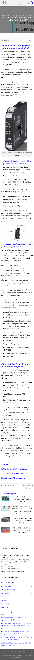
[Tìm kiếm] (28, 3)
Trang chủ (13, 652)
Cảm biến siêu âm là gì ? (9, 486)
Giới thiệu (22, 653)
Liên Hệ (29, 653)
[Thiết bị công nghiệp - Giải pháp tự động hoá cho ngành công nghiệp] (8, 3)
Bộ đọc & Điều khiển (8, 583)
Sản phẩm (21, 652)
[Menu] (19, 3)
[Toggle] (32, 583)
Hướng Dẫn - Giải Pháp (25, 15)
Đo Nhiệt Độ (5, 600)
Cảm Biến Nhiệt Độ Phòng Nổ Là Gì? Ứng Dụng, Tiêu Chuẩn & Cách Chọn (15, 632)
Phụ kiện (4, 607)
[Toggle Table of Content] (29, 40)
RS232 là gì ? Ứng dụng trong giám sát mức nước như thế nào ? (16, 644)
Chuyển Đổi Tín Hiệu (8, 590)
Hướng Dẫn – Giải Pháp (10, 653)
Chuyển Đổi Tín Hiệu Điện (9, 15)
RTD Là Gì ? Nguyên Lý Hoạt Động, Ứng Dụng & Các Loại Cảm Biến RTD (16, 638)
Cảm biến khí (6, 586)
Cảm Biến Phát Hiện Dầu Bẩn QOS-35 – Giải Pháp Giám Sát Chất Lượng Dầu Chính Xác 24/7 (16, 625)
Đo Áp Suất (5, 593)
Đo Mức (4, 597)
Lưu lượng (5, 604)
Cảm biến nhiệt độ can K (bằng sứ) (26, 486)
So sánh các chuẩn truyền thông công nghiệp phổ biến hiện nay (14, 618)
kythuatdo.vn (17, 658)
